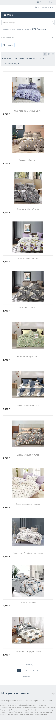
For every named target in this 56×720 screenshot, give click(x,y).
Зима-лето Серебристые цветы (28, 553)
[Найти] (52, 23)
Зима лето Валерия (28, 160)
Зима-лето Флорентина (28, 258)
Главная (5, 29)
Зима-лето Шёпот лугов (28, 454)
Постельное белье (20, 29)
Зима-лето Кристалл (28, 307)
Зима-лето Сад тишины (28, 356)
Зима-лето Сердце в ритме (28, 651)
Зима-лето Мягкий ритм (28, 209)
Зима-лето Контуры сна (28, 405)
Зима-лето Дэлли (28, 602)
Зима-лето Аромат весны (28, 504)
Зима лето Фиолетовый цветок (28, 111)
